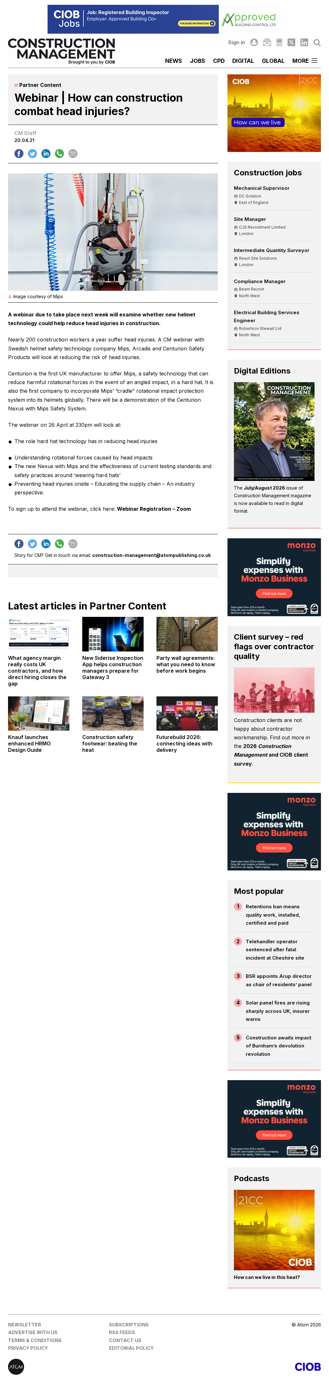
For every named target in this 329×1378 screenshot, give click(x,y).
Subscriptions (129, 1324)
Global (273, 60)
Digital (243, 60)
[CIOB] (242, 1367)
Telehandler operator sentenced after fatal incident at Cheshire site (275, 949)
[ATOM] (86, 1367)
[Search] (317, 42)
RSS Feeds (122, 1332)
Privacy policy (28, 1348)
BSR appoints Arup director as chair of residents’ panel (279, 980)
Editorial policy (131, 1348)
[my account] (254, 42)
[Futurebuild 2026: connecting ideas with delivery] (187, 713)
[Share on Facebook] (18, 153)
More (300, 60)
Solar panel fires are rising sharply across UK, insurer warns (278, 1011)
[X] (291, 42)
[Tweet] (32, 153)
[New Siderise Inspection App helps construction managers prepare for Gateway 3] (113, 634)
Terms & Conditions (35, 1340)
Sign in (236, 42)
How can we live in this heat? (267, 1277)
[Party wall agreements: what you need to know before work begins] (187, 634)
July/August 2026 (264, 488)
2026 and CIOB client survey (271, 755)
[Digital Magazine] (279, 42)
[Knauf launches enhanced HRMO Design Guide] (38, 713)
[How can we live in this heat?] (274, 1230)
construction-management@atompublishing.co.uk (151, 555)
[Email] (267, 42)
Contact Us (125, 1340)
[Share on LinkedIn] (45, 153)
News (173, 60)
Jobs (197, 60)
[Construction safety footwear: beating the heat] (113, 713)
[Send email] (72, 153)
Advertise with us (33, 1332)
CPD (219, 60)
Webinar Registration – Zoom (154, 509)
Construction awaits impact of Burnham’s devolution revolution (278, 1046)
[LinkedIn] (304, 42)
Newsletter (24, 1324)
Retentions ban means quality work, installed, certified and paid (273, 914)
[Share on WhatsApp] (59, 153)
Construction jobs (268, 172)
